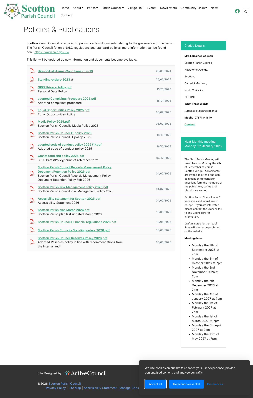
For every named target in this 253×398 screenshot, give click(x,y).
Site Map (74, 388)
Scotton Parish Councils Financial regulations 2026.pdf (77, 222)
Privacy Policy (55, 388)
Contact (66, 15)
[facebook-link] (237, 12)
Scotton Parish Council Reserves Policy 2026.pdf (72, 238)
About (77, 8)
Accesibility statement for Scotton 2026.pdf (69, 198)
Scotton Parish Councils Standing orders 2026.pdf (74, 230)
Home (65, 8)
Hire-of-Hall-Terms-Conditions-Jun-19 (65, 71)
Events (151, 8)
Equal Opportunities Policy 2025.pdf (63, 110)
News (214, 8)
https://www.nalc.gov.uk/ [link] (51, 52)
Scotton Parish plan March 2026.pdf (63, 210)
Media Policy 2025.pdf (54, 121)
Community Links (192, 8)
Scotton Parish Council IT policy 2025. (65, 133)
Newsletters (168, 8)
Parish (91, 8)
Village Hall (135, 8)
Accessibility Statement (100, 388)
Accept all (155, 384)
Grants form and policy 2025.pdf (61, 156)
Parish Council (111, 8)
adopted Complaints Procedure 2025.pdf (67, 98)
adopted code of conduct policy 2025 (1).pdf (69, 144)
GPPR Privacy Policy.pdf (54, 87)
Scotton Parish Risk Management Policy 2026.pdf (73, 187)
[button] (246, 11)
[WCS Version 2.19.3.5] (85, 373)
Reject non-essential (186, 384)
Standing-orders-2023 (54, 79)
